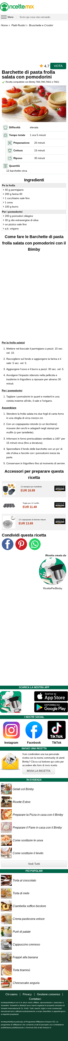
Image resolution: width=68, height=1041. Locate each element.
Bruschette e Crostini (41, 25)
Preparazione (21, 142)
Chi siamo (11, 994)
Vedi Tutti (34, 863)
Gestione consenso (48, 994)
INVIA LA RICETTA (38, 770)
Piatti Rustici (18, 25)
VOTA (58, 66)
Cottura (18, 150)
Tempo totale (17, 135)
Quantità (14, 165)
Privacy (27, 994)
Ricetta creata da (55, 555)
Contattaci (35, 998)
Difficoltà (14, 127)
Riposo (17, 158)
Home (4, 25)
